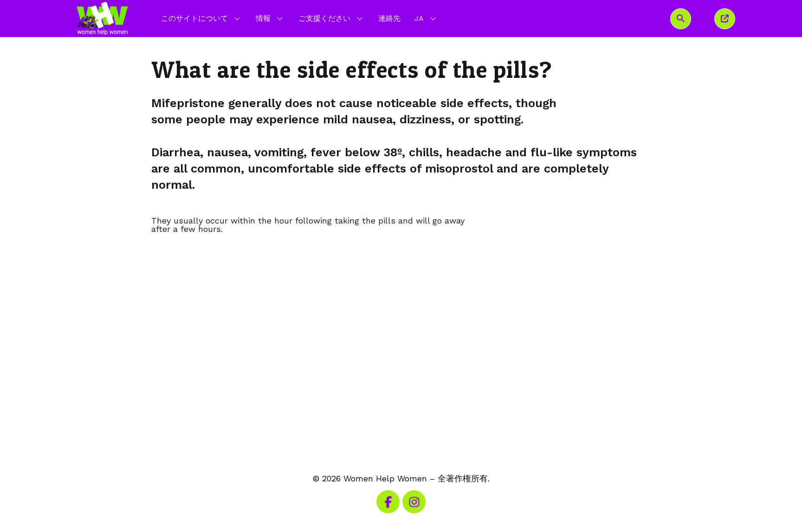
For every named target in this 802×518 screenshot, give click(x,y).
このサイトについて (194, 18)
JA (426, 18)
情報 (263, 18)
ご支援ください (324, 18)
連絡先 (389, 18)
